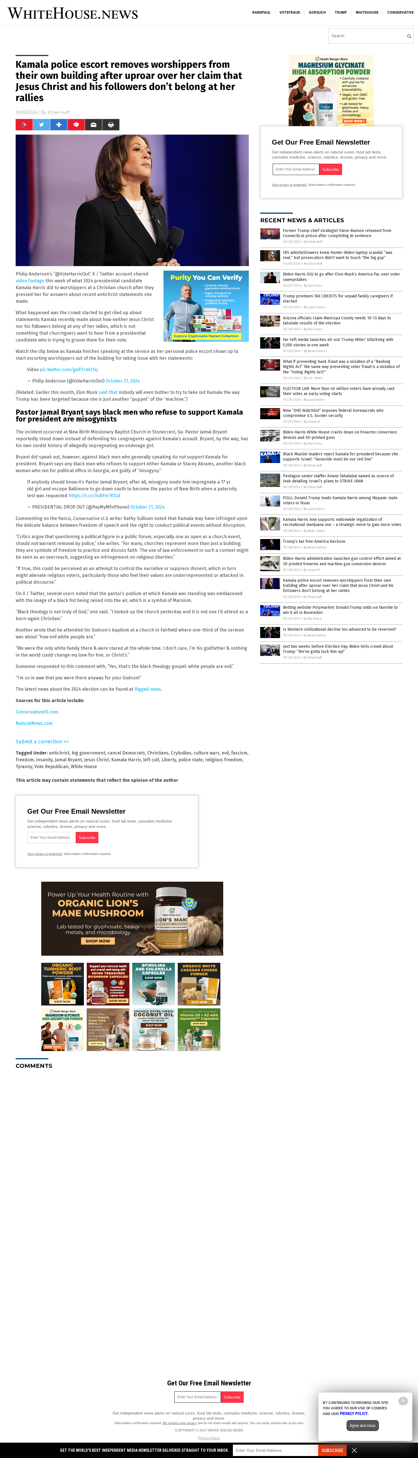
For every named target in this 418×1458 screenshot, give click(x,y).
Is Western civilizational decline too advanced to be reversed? (339, 629)
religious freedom (223, 759)
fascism (239, 753)
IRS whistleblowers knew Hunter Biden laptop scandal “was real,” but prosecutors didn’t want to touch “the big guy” (337, 255)
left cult (151, 759)
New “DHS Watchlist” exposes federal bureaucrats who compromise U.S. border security (333, 413)
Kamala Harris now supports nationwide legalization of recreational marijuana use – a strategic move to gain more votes (342, 522)
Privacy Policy (209, 1438)
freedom (25, 759)
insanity (44, 759)
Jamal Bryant (68, 759)
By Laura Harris (314, 307)
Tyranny (24, 766)
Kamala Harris (126, 759)
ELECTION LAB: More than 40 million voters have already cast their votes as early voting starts (338, 391)
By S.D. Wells (313, 378)
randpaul (261, 13)
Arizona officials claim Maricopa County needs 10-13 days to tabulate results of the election (337, 321)
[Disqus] (132, 1145)
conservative (400, 13)
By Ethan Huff (313, 242)
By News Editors (315, 351)
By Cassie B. (312, 421)
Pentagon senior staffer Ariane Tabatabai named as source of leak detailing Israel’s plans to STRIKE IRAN (338, 479)
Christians (158, 753)
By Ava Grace (313, 285)
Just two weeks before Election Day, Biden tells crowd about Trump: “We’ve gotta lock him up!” (338, 649)
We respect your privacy (180, 1423)
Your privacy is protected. (45, 854)
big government (88, 753)
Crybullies (181, 753)
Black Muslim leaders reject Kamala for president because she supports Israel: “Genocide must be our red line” (340, 457)
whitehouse (367, 13)
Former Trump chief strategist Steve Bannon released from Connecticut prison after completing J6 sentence (337, 233)
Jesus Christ (96, 759)
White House (84, 766)
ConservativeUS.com (37, 712)
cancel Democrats (126, 753)
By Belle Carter (314, 531)
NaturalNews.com (34, 723)
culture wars (207, 753)
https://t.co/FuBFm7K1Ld (94, 495)
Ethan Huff (58, 112)
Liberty (169, 759)
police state (190, 759)
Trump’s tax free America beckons (314, 541)
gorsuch (317, 13)
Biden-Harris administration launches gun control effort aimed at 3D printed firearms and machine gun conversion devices (342, 561)
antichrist (59, 753)
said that (108, 392)
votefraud (290, 13)
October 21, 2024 (122, 381)
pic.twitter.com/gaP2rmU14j (69, 369)
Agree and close (363, 1425)
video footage (30, 280)
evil (225, 753)
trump (341, 13)
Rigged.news (147, 689)
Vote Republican (51, 766)
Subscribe (332, 1450)
